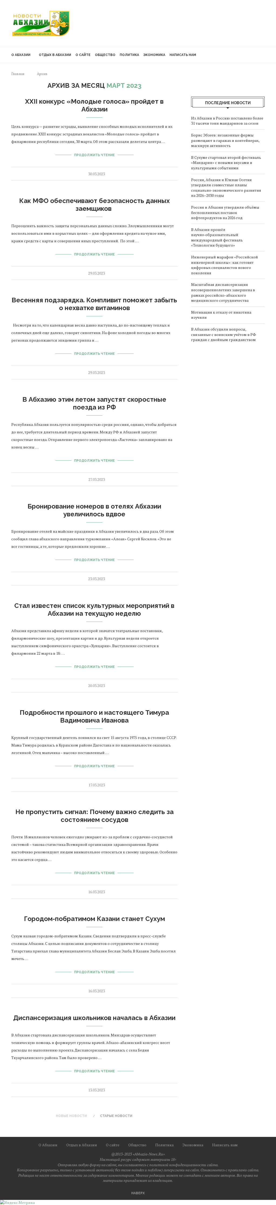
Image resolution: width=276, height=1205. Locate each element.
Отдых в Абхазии (55, 55)
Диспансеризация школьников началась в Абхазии (94, 1018)
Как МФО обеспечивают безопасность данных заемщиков (94, 204)
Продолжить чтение (94, 155)
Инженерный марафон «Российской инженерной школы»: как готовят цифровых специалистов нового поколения (224, 264)
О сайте (83, 55)
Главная (17, 73)
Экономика (154, 55)
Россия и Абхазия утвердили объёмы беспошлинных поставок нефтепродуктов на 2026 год (225, 212)
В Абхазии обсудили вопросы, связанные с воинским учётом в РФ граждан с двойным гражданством (223, 334)
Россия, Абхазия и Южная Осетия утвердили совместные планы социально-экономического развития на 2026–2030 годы (226, 187)
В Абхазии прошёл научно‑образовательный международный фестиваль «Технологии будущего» (217, 237)
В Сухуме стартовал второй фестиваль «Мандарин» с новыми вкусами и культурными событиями (226, 162)
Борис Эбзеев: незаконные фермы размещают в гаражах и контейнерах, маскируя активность (225, 140)
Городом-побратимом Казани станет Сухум (94, 919)
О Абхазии (20, 55)
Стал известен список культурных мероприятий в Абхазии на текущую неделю (94, 609)
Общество (105, 55)
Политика (129, 55)
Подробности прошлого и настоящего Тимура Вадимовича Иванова (94, 716)
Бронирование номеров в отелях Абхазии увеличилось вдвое (94, 510)
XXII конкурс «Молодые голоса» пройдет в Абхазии (94, 105)
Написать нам (183, 55)
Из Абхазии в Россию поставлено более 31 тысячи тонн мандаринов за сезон (227, 120)
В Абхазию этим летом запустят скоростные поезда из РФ (94, 403)
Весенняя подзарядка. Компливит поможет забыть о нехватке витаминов (94, 304)
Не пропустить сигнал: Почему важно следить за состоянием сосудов (94, 816)
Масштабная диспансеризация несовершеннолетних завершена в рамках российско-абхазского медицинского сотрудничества (223, 292)
